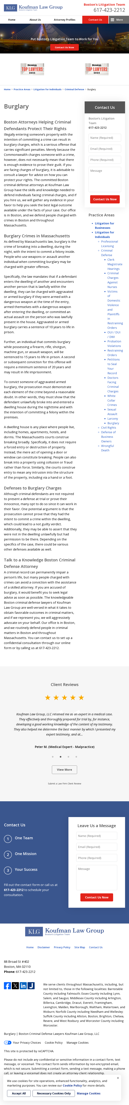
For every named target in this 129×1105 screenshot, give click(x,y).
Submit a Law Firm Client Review (64, 783)
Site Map (79, 947)
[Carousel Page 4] (76, 757)
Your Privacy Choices (27, 1042)
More (119, 19)
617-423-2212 (109, 9)
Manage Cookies (78, 1042)
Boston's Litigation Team (104, 4)
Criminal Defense (74, 89)
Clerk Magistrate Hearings (114, 264)
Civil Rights (108, 427)
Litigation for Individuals (48, 89)
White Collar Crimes (112, 400)
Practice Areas (22, 89)
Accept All (19, 1093)
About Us (35, 19)
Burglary (113, 423)
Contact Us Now (64, 47)
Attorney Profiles (64, 19)
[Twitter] (15, 985)
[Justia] (31, 985)
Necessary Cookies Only (54, 1093)
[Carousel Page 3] (68, 757)
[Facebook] (7, 985)
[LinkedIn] (23, 985)
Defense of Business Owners (108, 436)
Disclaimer (44, 947)
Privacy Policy (62, 947)
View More (64, 769)
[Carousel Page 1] (53, 757)
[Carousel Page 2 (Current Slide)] (60, 757)
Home (11, 19)
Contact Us (95, 19)
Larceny (112, 418)
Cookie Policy (54, 1042)
